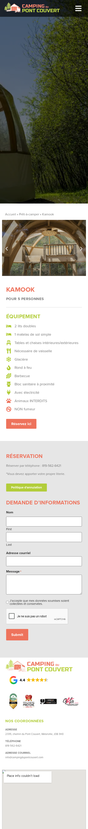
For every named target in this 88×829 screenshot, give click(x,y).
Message (13, 571)
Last (9, 544)
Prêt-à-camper (29, 214)
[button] (78, 8)
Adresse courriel (18, 553)
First (9, 529)
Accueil (10, 214)
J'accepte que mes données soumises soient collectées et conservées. (39, 602)
